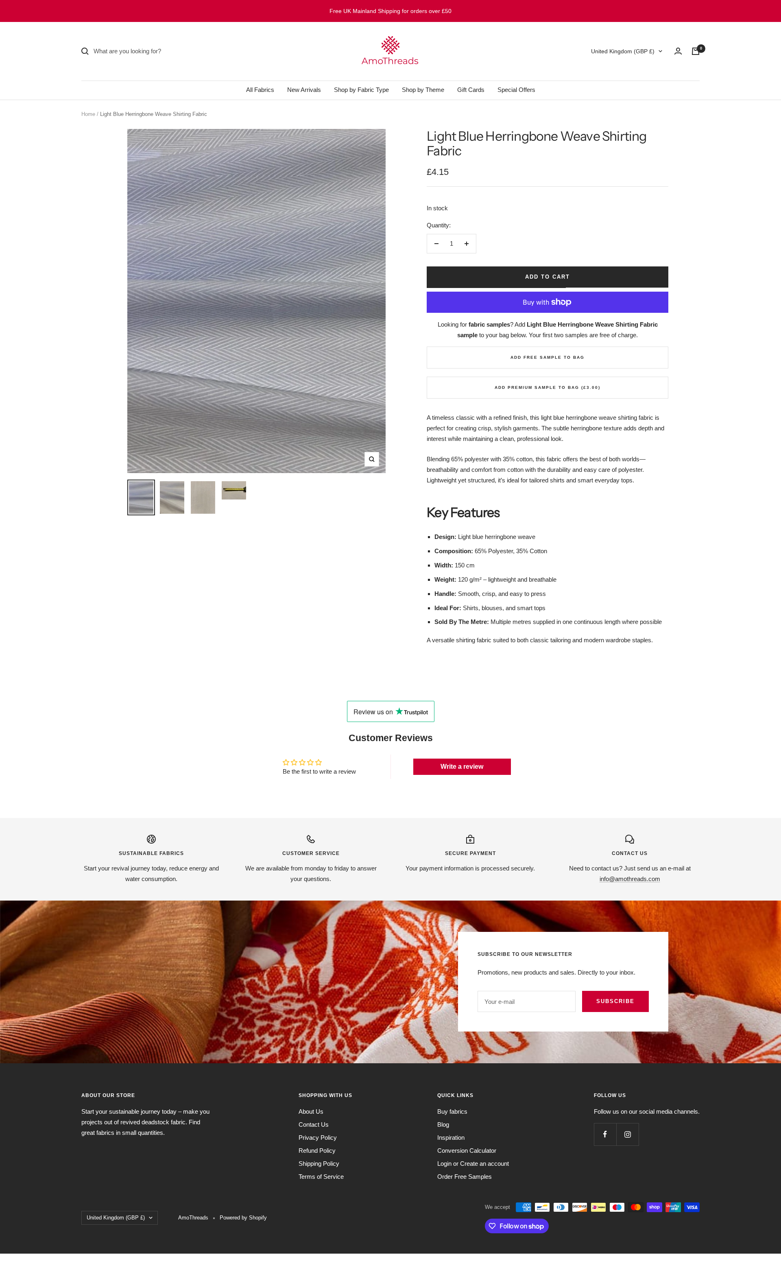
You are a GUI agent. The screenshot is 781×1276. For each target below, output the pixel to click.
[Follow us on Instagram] (627, 1134)
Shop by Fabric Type (361, 89)
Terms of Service (321, 1176)
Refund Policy (317, 1150)
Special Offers (516, 89)
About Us (311, 1111)
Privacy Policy (318, 1137)
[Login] (678, 51)
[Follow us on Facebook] (605, 1134)
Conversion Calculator (466, 1150)
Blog (443, 1124)
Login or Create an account (473, 1163)
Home (88, 114)
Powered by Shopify (243, 1218)
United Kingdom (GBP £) (622, 51)
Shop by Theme (423, 89)
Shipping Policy (319, 1163)
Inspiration (451, 1137)
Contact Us (314, 1124)
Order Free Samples (464, 1176)
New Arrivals (304, 89)
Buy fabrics (452, 1111)
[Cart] (696, 51)
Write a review (462, 766)
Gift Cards (470, 89)
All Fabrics (260, 89)
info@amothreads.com (630, 878)
